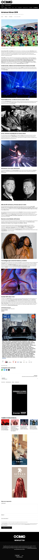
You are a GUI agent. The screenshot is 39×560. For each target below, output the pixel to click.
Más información (19, 556)
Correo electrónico (4, 518)
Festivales (3, 48)
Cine (16, 7)
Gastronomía (25, 7)
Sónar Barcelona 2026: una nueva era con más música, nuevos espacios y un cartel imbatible (5, 428)
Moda (2, 7)
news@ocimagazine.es (27, 524)
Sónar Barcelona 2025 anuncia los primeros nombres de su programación (33, 428)
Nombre (3, 514)
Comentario (3, 503)
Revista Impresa (8, 5)
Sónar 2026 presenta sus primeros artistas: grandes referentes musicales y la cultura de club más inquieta (15, 428)
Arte (13, 7)
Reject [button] (23, 555)
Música (6, 7)
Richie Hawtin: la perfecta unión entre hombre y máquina (29, 376)
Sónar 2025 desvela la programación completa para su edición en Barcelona (24, 428)
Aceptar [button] (17, 555)
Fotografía (20, 7)
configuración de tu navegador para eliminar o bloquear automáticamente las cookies (17, 546)
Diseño (9, 7)
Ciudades (30, 7)
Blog (3, 5)
